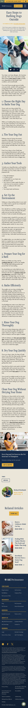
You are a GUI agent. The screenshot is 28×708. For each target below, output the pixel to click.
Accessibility (18, 690)
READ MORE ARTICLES (18, 493)
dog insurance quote (16, 422)
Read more (18, 529)
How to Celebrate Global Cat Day (20, 524)
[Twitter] (12, 644)
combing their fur (7, 262)
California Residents (19, 699)
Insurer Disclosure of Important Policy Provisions (6, 692)
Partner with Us (18, 614)
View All (14, 513)
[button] (24, 704)
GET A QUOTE (18, 6)
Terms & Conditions (6, 696)
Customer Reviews (19, 621)
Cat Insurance (18, 590)
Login (3, 632)
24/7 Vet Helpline (19, 635)
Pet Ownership (18, 603)
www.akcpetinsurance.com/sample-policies (9, 652)
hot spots (16, 371)
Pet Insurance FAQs (6, 595)
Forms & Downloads (19, 606)
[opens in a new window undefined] (25, 1)
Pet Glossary (4, 606)
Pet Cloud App (5, 624)
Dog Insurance (5, 590)
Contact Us (17, 624)
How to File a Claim (6, 635)
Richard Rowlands (19, 23)
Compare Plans (18, 593)
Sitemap (3, 701)
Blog (3, 603)
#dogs (6, 480)
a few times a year (15, 78)
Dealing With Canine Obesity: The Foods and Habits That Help (20, 542)
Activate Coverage (19, 632)
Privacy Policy (5, 686)
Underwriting (18, 696)
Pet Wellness (4, 593)
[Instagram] (3, 644)
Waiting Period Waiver (7, 699)
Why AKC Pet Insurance (7, 621)
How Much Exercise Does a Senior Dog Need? (20, 559)
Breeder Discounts (6, 614)
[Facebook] (7, 644)
